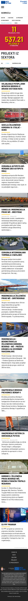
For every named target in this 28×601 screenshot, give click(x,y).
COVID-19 (14, 552)
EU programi (19, 17)
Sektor (3, 17)
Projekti (14, 560)
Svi (2, 63)
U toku (7, 63)
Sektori (14, 557)
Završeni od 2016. (16, 63)
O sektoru (10, 17)
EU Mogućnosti (5, 20)
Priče (16, 23)
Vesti (14, 555)
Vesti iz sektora (16, 20)
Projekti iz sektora (6, 23)
